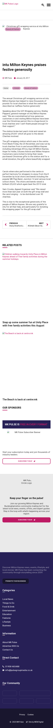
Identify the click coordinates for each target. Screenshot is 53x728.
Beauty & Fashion (13, 29)
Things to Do (8, 603)
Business (6, 625)
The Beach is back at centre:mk (19, 399)
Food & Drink (8, 606)
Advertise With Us (10, 646)
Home (6, 88)
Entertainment (9, 610)
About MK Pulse (9, 642)
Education (7, 614)
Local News (7, 599)
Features (6, 618)
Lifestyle (16, 88)
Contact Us (7, 649)
